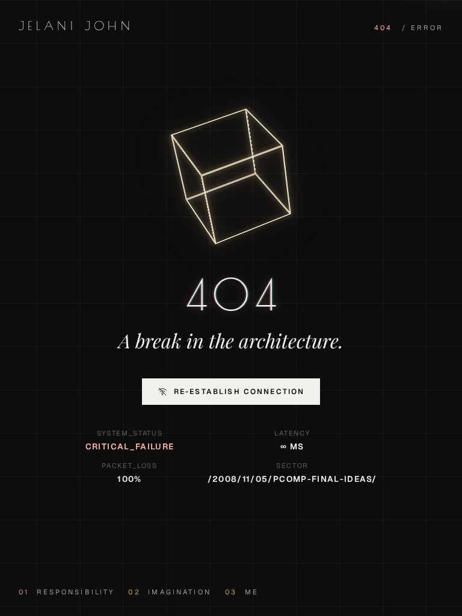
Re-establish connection (239, 391)
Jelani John (76, 25)
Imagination (169, 592)
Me (242, 592)
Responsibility (67, 592)
